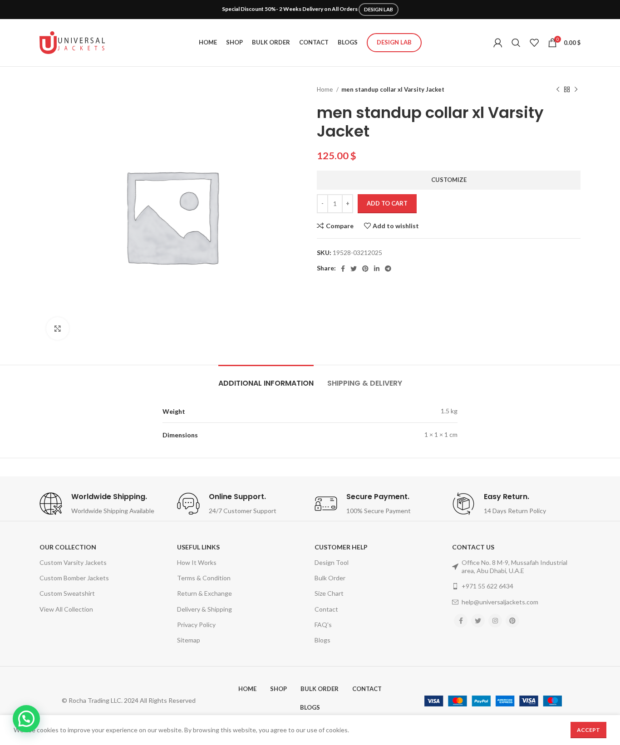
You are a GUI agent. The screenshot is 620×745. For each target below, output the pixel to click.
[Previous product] (557, 89)
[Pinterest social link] (365, 268)
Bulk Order (330, 578)
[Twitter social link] (353, 268)
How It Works (197, 562)
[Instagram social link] (495, 620)
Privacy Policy (196, 624)
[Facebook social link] (343, 268)
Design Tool (332, 562)
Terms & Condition (204, 578)
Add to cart (387, 203)
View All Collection (66, 609)
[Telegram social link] (388, 268)
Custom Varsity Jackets (73, 562)
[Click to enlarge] (57, 328)
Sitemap (188, 640)
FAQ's (323, 624)
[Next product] (576, 89)
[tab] (266, 378)
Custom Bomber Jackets (74, 578)
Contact (326, 609)
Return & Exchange (204, 593)
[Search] (516, 43)
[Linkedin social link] (376, 268)
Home (325, 89)
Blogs (322, 640)
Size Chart (329, 593)
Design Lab (394, 42)
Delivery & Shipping (204, 609)
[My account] (498, 43)
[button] (26, 718)
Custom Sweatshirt (67, 593)
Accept (588, 729)
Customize (449, 179)
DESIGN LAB (378, 9)
